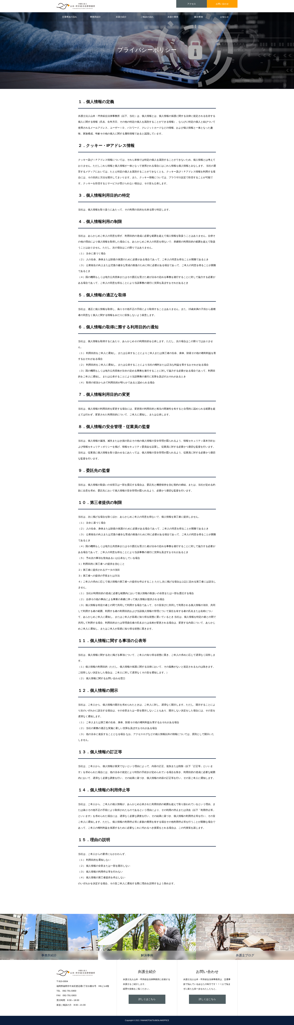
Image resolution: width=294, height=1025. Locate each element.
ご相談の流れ (147, 17)
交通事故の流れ (69, 17)
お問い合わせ (222, 4)
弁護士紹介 (121, 17)
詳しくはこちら (147, 999)
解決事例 (198, 17)
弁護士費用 (173, 17)
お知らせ (224, 17)
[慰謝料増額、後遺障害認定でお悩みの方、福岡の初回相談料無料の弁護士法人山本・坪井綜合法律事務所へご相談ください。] (76, 6)
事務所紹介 (95, 17)
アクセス (191, 4)
